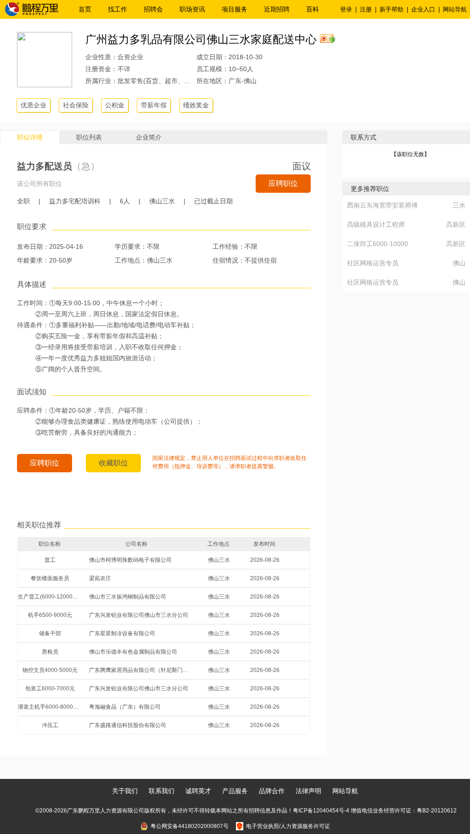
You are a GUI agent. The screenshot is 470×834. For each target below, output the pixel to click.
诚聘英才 (198, 791)
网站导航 (455, 9)
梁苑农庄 (100, 578)
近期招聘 (277, 9)
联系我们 (161, 791)
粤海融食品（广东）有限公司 (125, 707)
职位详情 (30, 137)
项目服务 (234, 9)
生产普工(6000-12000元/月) (50, 596)
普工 (50, 560)
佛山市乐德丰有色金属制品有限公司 (133, 652)
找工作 (117, 9)
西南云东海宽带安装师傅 (382, 205)
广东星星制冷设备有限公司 (122, 633)
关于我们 (125, 791)
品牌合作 (272, 791)
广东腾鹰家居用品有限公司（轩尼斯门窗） (140, 670)
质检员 (50, 652)
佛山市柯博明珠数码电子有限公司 (130, 560)
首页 (84, 9)
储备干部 (50, 633)
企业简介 (149, 137)
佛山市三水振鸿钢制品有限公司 (127, 596)
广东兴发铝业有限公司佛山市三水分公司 (138, 615)
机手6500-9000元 (50, 615)
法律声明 (308, 791)
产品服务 (235, 791)
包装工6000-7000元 (50, 688)
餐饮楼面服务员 (50, 578)
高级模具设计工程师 (376, 224)
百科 (312, 9)
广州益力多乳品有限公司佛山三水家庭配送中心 (201, 39)
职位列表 (89, 137)
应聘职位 (283, 183)
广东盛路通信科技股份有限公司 (127, 725)
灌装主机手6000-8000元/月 (50, 707)
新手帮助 (391, 9)
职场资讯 (192, 9)
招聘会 (153, 9)
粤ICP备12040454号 (318, 810)
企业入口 (423, 9)
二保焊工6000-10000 (377, 243)
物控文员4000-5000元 (50, 670)
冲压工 (50, 725)
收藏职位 (113, 463)
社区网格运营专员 (372, 263)
